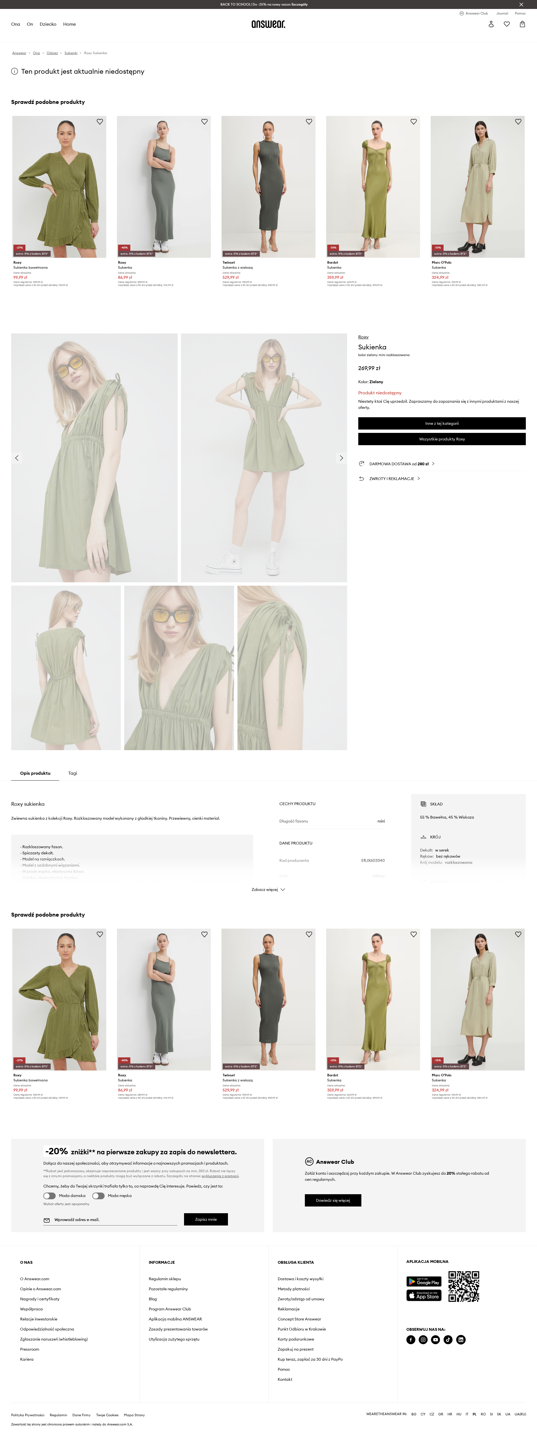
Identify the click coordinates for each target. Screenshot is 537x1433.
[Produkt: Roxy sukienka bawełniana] (59, 187)
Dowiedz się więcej (333, 1200)
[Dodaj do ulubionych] (100, 121)
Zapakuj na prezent (296, 1349)
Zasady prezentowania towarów (178, 1329)
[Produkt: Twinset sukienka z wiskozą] (268, 187)
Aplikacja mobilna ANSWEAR (175, 1319)
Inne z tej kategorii (442, 423)
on (30, 24)
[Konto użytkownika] (491, 24)
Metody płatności (294, 1288)
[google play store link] (423, 1281)
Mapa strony (134, 1415)
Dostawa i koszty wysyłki (300, 1278)
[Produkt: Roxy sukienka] (164, 187)
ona (15, 24)
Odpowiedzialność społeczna (47, 1329)
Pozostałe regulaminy (168, 1288)
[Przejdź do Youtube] (435, 1340)
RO (483, 1414)
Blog (153, 1298)
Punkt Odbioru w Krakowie (302, 1329)
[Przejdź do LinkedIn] (461, 1340)
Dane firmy (81, 1415)
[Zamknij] (521, 4)
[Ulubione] (506, 24)
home (69, 24)
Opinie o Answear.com (40, 1288)
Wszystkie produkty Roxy (442, 439)
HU (458, 1414)
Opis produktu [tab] (35, 773)
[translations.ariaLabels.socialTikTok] (448, 1340)
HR (449, 1414)
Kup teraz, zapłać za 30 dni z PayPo (310, 1359)
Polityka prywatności (27, 1415)
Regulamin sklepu (165, 1278)
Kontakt (285, 1379)
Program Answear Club (170, 1309)
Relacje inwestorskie (38, 1319)
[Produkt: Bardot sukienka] (373, 187)
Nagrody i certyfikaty (40, 1298)
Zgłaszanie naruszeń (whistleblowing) (54, 1339)
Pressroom (29, 1349)
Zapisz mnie (206, 1219)
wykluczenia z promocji (220, 1176)
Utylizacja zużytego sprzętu (174, 1339)
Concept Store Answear (299, 1319)
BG (413, 1414)
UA (507, 1414)
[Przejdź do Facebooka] (410, 1340)
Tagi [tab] (72, 773)
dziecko (48, 24)
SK (499, 1414)
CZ (432, 1414)
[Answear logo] (268, 24)
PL (475, 1414)
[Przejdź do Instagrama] (423, 1340)
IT (467, 1414)
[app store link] (423, 1294)
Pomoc (284, 1369)
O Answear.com (34, 1278)
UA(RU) (520, 1414)
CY (423, 1414)
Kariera (27, 1359)
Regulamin (58, 1415)
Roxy (363, 337)
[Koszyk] (522, 24)
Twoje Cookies (107, 1415)
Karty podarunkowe (296, 1339)
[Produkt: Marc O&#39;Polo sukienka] (478, 187)
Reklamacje (289, 1309)
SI (491, 1414)
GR (440, 1414)
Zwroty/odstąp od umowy (301, 1298)
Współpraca (31, 1309)
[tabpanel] (268, 838)
